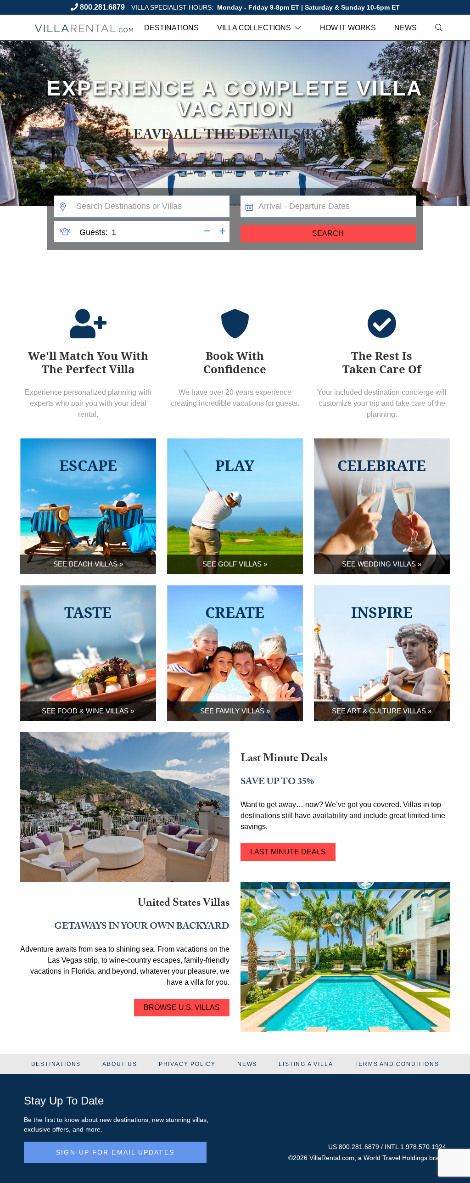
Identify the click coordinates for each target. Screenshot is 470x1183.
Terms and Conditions (396, 1064)
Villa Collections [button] (254, 28)
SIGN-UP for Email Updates (115, 1152)
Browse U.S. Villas (182, 1007)
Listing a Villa (306, 1064)
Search (328, 233)
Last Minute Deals (288, 852)
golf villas (240, 564)
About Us (119, 1064)
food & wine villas (93, 711)
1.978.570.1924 (423, 1146)
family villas (240, 711)
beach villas (93, 564)
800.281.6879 (102, 7)
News (405, 28)
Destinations (171, 28)
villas (199, 1119)
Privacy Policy (187, 1064)
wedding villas (387, 564)
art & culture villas (386, 711)
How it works (348, 28)
